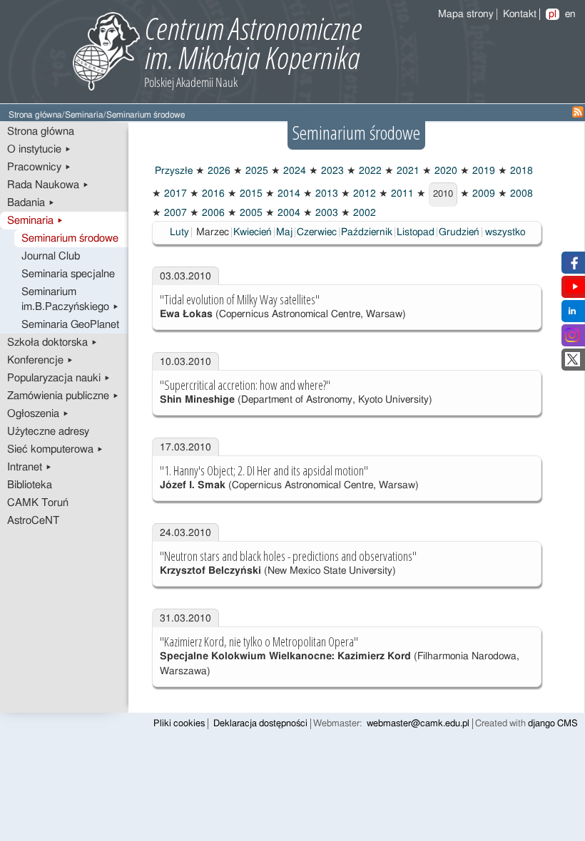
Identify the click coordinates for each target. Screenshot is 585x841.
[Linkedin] (572, 315)
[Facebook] (572, 267)
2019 (482, 171)
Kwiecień (252, 232)
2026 (217, 171)
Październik (366, 232)
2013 (325, 194)
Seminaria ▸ (35, 220)
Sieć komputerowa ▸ (55, 449)
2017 (174, 194)
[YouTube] (575, 291)
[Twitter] (572, 363)
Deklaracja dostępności (260, 723)
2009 (482, 194)
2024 (293, 171)
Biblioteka (29, 485)
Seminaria (84, 115)
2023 (331, 171)
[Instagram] (572, 339)
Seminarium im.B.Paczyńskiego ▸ (70, 299)
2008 (520, 194)
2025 (255, 171)
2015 (250, 194)
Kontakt (519, 14)
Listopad (415, 232)
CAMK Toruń (37, 502)
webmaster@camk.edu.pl (418, 723)
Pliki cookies (179, 723)
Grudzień (459, 232)
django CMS (553, 723)
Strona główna (35, 115)
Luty (179, 232)
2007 (174, 213)
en (570, 14)
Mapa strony (466, 14)
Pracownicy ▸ (39, 167)
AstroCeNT (33, 520)
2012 (363, 194)
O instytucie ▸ (39, 149)
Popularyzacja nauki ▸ (59, 378)
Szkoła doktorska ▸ (52, 342)
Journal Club (50, 256)
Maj (284, 232)
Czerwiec (317, 232)
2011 (401, 194)
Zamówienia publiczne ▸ (63, 396)
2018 (520, 171)
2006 (212, 213)
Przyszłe (172, 171)
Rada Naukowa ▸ (48, 185)
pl (552, 14)
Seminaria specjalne (68, 274)
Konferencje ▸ (40, 360)
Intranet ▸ (29, 467)
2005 (250, 213)
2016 (212, 194)
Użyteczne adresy (48, 431)
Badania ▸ (31, 202)
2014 (287, 194)
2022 (369, 171)
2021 (406, 171)
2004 (287, 213)
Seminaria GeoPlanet (70, 324)
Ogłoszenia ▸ (38, 413)
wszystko (505, 232)
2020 (444, 171)
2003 (325, 213)
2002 (363, 213)
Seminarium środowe (69, 238)
